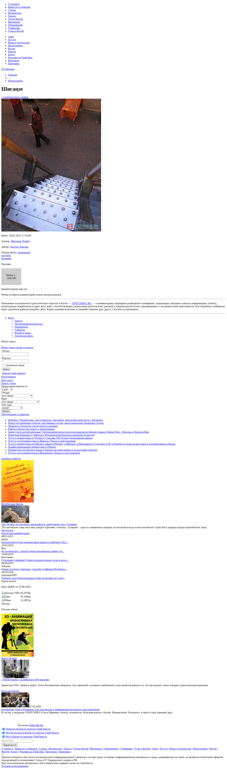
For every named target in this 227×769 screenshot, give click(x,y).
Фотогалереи (15, 45)
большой (6, 258)
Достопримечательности (29, 323)
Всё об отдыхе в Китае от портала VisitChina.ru (32, 732)
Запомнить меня (15, 365)
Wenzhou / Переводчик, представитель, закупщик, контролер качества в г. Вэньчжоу (55, 420)
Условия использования (14, 766)
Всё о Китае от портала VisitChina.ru (26, 736)
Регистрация (8, 376)
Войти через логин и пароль (17, 347)
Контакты (13, 60)
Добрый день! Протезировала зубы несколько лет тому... (33, 578)
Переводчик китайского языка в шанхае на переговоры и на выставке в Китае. (53, 450)
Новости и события (19, 7)
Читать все (7, 530)
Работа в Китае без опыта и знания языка (31, 429)
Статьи (12, 10)
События (20, 329)
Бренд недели (9, 658)
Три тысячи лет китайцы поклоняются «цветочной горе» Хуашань (39, 524)
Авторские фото (24, 335)
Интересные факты (12, 503)
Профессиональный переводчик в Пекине (32, 447)
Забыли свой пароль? (14, 373)
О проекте (14, 4)
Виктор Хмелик (19, 246)
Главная (12, 74)
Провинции (21, 326)
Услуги (12, 39)
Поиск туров (8, 383)
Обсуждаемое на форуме (15, 414)
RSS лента (7, 380)
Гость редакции (10, 690)
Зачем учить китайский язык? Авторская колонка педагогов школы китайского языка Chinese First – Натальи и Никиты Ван (78, 432)
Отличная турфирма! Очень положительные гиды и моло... (35, 560)
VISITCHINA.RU (82, 303)
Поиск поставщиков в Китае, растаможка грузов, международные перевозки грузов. (56, 423)
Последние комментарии (15, 533)
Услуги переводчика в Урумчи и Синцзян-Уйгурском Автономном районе (50, 438)
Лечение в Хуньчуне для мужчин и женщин (33, 426)
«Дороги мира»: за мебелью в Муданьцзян (25, 679)
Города (12, 16)
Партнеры (13, 63)
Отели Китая (15, 19)
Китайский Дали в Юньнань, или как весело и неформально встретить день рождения (50, 709)
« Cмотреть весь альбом (14, 97)
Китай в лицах (23, 332)
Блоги (11, 54)
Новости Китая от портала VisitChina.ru (28, 728)
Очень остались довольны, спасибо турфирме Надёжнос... (34, 569)
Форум (12, 51)
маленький (24, 252)
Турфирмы (14, 28)
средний (6, 255)
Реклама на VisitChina (20, 57)
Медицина (14, 22)
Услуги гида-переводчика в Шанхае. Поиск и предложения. (42, 441)
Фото (11, 318)
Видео (11, 48)
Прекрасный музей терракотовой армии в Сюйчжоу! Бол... (34, 542)
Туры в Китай (16, 31)
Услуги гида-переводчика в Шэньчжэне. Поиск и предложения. (44, 453)
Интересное (14, 13)
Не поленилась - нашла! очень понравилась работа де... (32, 551)
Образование (15, 25)
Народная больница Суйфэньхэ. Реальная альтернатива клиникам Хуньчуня (51, 435)
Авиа (11, 36)
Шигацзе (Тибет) (20, 241)
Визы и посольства (19, 42)
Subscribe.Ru (36, 725)
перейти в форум (11, 458)
